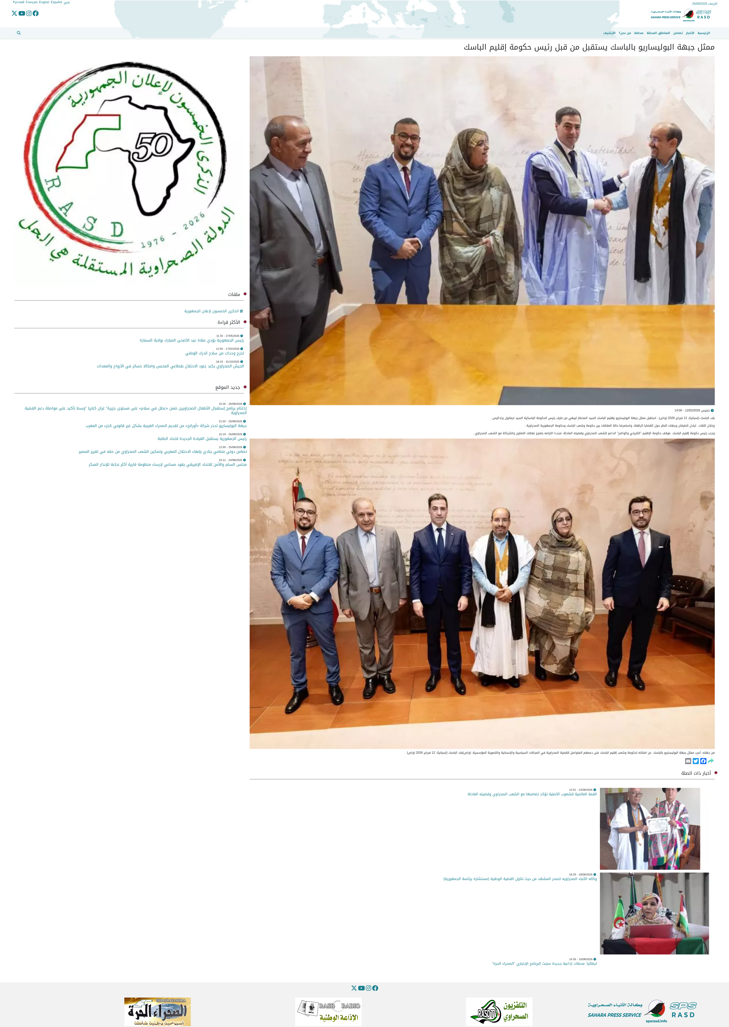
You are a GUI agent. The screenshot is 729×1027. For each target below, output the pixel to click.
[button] (18, 33)
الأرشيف (609, 33)
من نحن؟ (625, 33)
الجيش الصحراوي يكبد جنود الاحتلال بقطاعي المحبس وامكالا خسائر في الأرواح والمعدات (170, 366)
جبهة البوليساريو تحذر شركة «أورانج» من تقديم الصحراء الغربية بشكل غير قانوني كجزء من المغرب (166, 425)
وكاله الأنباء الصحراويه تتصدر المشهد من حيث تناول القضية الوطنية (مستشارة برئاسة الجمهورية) (520, 878)
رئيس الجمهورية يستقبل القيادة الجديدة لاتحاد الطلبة (202, 438)
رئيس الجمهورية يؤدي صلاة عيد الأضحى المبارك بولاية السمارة (191, 340)
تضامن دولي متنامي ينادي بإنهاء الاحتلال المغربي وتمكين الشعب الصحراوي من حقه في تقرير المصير (163, 451)
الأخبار (690, 33)
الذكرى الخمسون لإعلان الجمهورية (211, 311)
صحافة (639, 33)
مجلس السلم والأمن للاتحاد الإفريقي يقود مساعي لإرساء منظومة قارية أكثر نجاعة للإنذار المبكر (168, 464)
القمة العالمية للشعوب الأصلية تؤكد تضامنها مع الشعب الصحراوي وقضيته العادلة (532, 794)
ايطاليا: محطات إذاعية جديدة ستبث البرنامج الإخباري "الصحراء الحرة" (544, 963)
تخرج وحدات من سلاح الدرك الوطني (214, 353)
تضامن (678, 33)
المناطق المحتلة (658, 33)
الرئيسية (703, 33)
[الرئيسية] (682, 15)
